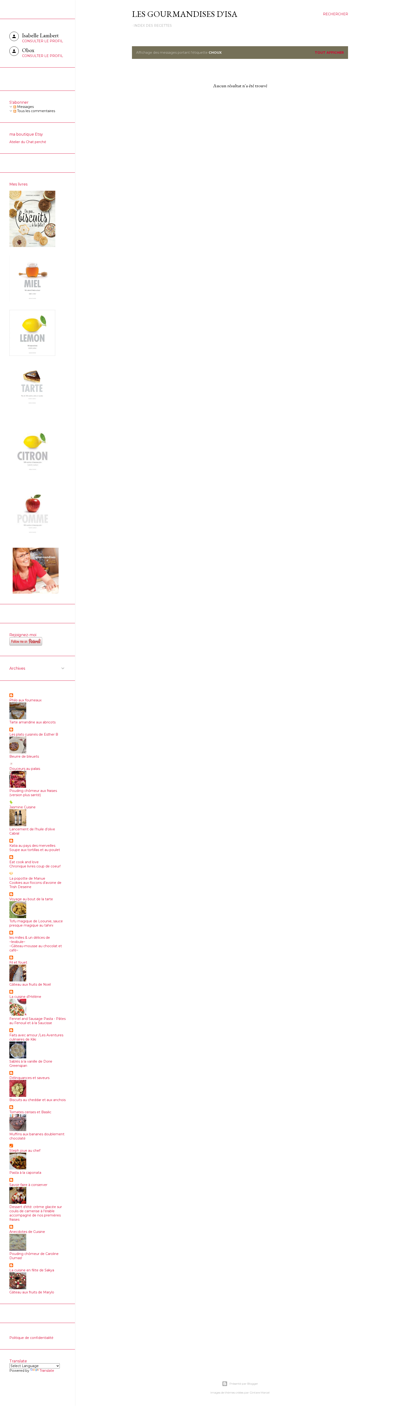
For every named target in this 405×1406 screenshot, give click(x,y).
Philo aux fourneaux (25, 700)
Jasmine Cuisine (22, 807)
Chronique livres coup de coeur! (35, 866)
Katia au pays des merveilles (32, 846)
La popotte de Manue (27, 878)
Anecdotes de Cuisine (27, 1232)
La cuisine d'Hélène (25, 997)
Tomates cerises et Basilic (30, 1112)
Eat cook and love (24, 862)
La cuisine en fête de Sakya (31, 1270)
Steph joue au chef (24, 1150)
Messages (25, 107)
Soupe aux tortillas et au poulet (34, 850)
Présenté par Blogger (243, 1383)
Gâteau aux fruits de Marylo (31, 1292)
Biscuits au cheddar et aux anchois (37, 1100)
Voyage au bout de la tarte (31, 899)
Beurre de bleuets (24, 756)
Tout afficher (329, 52)
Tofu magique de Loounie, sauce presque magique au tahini (36, 923)
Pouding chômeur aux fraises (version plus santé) (33, 793)
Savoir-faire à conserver (28, 1185)
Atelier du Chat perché (27, 142)
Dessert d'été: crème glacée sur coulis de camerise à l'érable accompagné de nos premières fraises (35, 1213)
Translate (47, 1370)
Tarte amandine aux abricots (32, 722)
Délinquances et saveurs (29, 1078)
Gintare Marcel (260, 1392)
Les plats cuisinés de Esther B (33, 734)
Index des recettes (153, 25)
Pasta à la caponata (25, 1172)
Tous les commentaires (35, 111)
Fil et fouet (18, 962)
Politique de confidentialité (31, 1338)
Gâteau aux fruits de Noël (30, 984)
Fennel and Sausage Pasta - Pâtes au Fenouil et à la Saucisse (37, 1021)
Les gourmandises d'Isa (184, 13)
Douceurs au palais (24, 769)
